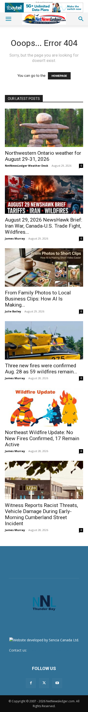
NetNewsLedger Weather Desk (26, 165)
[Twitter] (44, 683)
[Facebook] (31, 683)
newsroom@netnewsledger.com (53, 650)
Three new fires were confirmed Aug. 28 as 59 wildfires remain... (41, 369)
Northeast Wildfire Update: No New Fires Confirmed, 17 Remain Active (42, 438)
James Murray (15, 238)
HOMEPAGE (59, 75)
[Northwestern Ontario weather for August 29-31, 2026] (44, 128)
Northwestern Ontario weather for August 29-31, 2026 (43, 156)
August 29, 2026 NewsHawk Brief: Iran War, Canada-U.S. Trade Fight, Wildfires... (43, 226)
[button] (8, 19)
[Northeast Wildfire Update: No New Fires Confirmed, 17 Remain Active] (44, 407)
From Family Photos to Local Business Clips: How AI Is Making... (38, 299)
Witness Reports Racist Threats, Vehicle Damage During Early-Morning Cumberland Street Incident (41, 514)
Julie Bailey (13, 311)
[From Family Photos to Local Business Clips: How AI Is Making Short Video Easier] (44, 267)
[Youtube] (57, 683)
